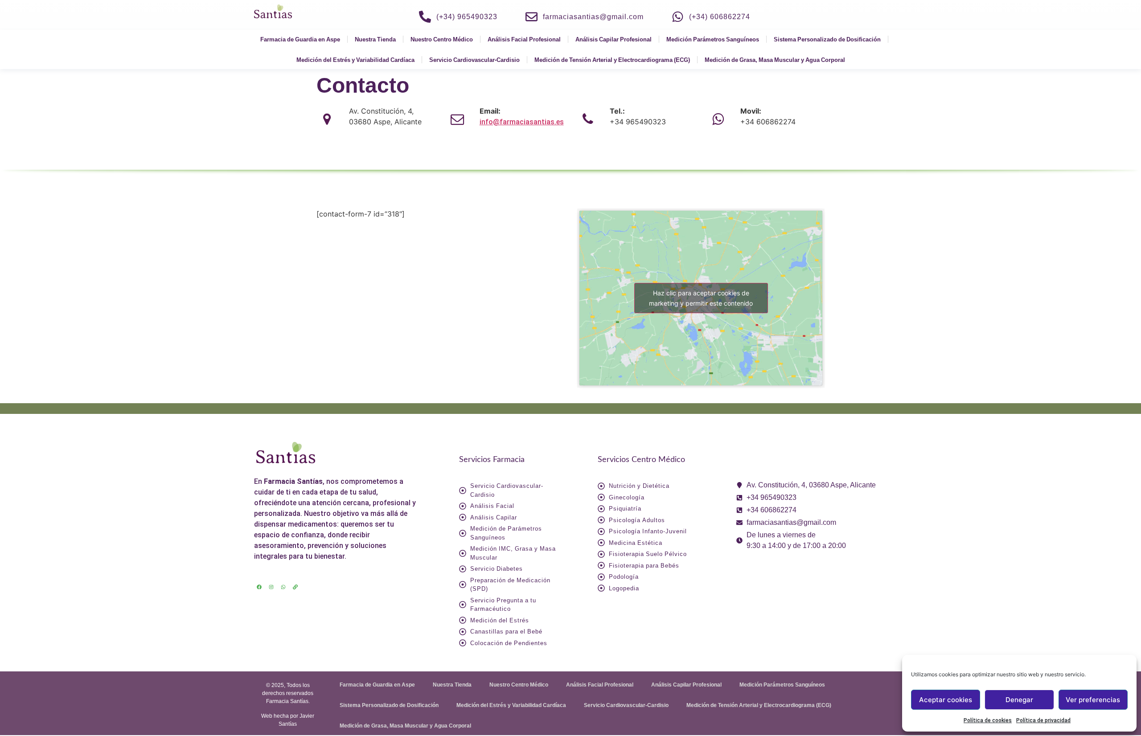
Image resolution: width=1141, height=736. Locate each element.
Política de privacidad (1043, 720)
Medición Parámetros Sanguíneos (712, 39)
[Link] (295, 587)
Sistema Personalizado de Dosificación (827, 39)
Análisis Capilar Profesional (613, 39)
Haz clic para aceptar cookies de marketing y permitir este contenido (701, 298)
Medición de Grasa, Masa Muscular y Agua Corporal (775, 60)
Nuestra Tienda (375, 39)
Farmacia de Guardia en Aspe (300, 39)
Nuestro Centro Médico (441, 39)
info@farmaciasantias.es (522, 122)
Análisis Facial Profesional (524, 39)
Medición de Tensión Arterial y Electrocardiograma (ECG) (612, 60)
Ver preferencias (1093, 699)
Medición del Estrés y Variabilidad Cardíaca (355, 60)
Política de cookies (988, 720)
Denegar (1019, 699)
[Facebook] (259, 587)
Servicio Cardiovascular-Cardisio (474, 60)
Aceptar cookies (945, 699)
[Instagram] (271, 587)
